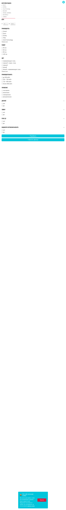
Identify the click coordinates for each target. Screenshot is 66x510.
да (4, 105)
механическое (7, 97)
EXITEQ (4, 7)
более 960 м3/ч (7, 83)
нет (4, 103)
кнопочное (6, 92)
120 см (5, 54)
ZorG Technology (8, 40)
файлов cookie (31, 506)
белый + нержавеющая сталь (12, 69)
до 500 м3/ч (6, 77)
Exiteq (5, 35)
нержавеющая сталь (9, 61)
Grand (5, 31)
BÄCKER (5, 11)
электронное (7, 94)
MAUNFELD (5, 14)
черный (5, 65)
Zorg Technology (6, 9)
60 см (4, 50)
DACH (4, 5)
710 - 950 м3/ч (7, 81)
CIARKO (5, 16)
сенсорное (6, 90)
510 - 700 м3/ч (7, 79)
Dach (4, 33)
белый (5, 67)
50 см (4, 47)
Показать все (5, 41)
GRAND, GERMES (7, 12)
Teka (4, 37)
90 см (4, 52)
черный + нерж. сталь (9, 63)
